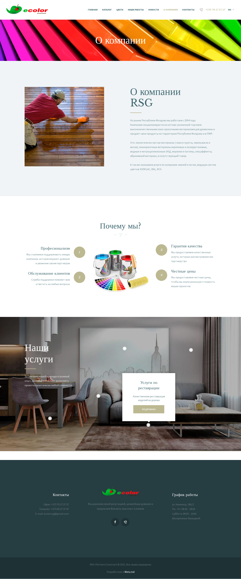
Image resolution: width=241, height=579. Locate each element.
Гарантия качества (186, 246)
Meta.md (129, 571)
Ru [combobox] (229, 9)
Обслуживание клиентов (49, 273)
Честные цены (183, 271)
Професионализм (55, 248)
